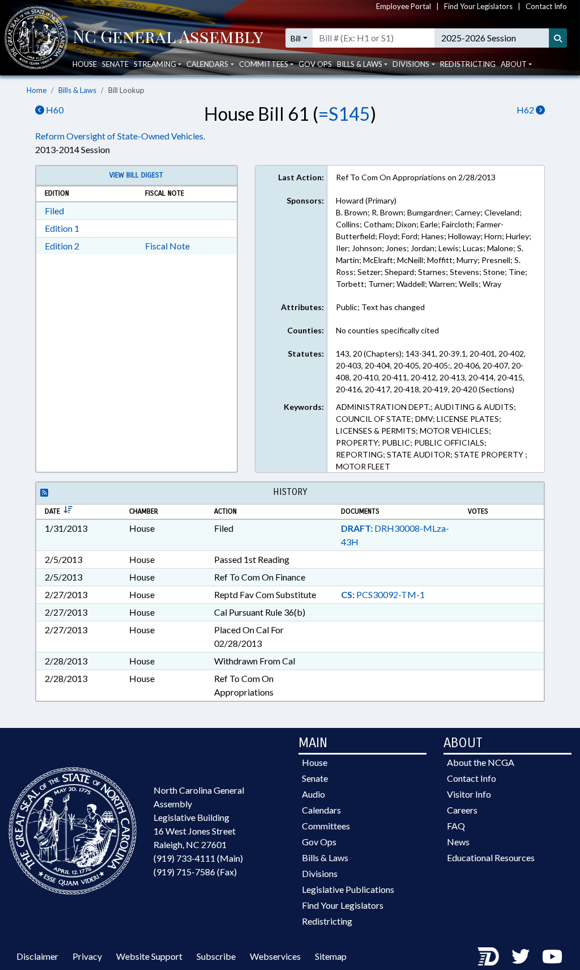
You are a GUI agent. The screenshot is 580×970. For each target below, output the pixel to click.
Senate (115, 64)
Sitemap (331, 956)
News (458, 841)
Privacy (87, 956)
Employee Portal (403, 6)
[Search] (558, 38)
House (84, 64)
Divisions (320, 873)
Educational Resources (491, 857)
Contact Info (546, 6)
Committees (326, 825)
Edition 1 (62, 228)
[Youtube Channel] (552, 956)
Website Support (149, 956)
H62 (526, 109)
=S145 (344, 114)
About (514, 64)
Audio (313, 794)
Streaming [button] (155, 64)
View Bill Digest (136, 175)
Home (36, 90)
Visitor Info (469, 794)
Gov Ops (315, 64)
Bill (296, 38)
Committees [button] (263, 64)
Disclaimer (37, 956)
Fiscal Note (167, 245)
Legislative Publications (348, 889)
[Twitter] (520, 956)
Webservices (275, 956)
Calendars (321, 809)
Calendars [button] (207, 64)
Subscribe (216, 956)
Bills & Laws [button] (359, 64)
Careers (462, 809)
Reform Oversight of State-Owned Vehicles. (120, 135)
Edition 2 (62, 245)
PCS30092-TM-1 (383, 594)
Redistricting (468, 64)
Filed (54, 210)
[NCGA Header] (167, 38)
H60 (53, 109)
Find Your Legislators (478, 6)
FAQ (456, 825)
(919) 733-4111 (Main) (198, 858)
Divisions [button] (411, 64)
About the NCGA (480, 762)
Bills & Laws (77, 90)
